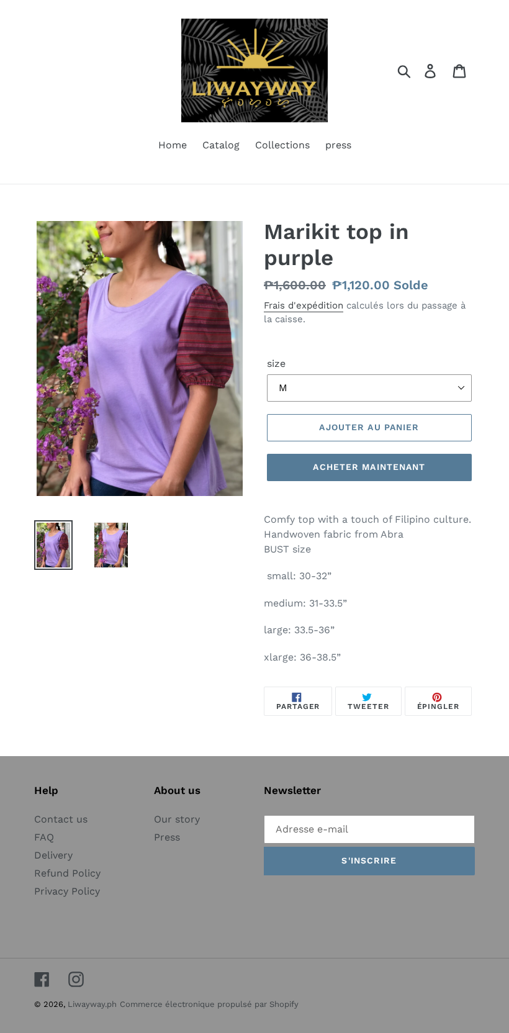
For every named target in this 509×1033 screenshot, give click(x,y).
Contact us (61, 819)
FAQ (44, 837)
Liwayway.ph (92, 1004)
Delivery (53, 855)
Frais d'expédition (303, 305)
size (276, 363)
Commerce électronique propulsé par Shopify (209, 1004)
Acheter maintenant (369, 467)
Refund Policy (67, 873)
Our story (177, 819)
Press (167, 837)
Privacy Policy (67, 891)
